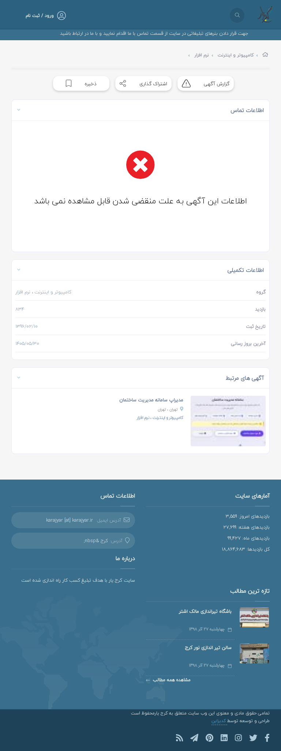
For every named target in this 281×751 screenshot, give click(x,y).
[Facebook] (267, 738)
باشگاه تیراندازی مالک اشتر (205, 611)
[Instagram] (238, 738)
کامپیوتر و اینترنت (236, 55)
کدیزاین (219, 721)
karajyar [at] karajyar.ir (69, 520)
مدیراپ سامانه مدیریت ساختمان (151, 400)
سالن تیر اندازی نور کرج (208, 647)
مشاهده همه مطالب (172, 680)
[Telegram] (194, 738)
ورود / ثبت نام (40, 15)
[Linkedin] (224, 738)
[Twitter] (253, 738)
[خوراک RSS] (179, 738)
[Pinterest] (209, 738)
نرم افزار (201, 55)
